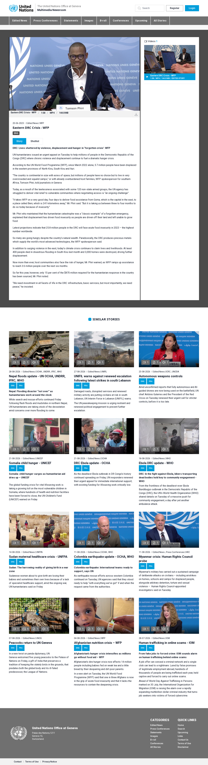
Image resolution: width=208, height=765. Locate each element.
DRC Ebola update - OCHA (92, 463)
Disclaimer (183, 747)
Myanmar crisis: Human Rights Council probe (166, 559)
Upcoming (141, 20)
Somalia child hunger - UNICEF (30, 463)
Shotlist (35, 141)
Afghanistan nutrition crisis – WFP (98, 643)
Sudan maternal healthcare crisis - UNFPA (38, 557)
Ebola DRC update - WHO (156, 463)
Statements (71, 20)
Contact (17, 761)
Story (19, 141)
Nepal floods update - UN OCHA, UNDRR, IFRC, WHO (37, 378)
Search (181, 729)
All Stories (160, 20)
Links (180, 736)
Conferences (121, 20)
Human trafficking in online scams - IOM (166, 643)
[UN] (21, 8)
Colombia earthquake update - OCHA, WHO (104, 557)
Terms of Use (184, 743)
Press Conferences (45, 20)
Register (174, 8)
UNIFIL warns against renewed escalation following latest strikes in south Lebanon (102, 378)
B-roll (103, 20)
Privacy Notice (49, 761)
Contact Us (183, 740)
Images (89, 20)
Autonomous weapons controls (161, 376)
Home (181, 725)
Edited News (19, 20)
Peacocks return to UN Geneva (30, 643)
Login (192, 8)
